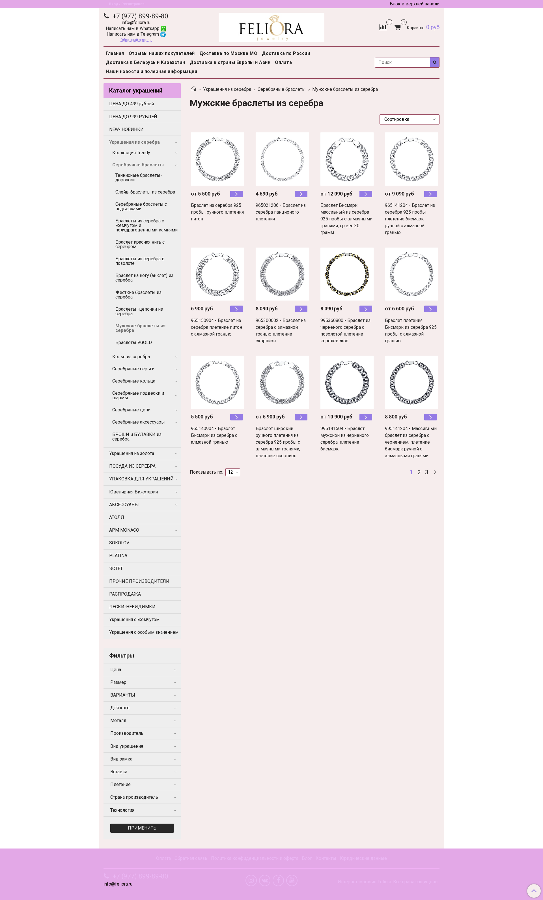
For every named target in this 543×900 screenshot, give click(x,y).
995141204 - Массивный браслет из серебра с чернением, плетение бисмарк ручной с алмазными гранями (411, 442)
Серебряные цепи (131, 410)
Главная (115, 53)
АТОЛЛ (116, 517)
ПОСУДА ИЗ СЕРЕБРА (132, 466)
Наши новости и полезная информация (151, 71)
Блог (307, 858)
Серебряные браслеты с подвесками (141, 206)
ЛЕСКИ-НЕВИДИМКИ (132, 606)
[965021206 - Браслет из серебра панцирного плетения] (282, 159)
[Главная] (194, 89)
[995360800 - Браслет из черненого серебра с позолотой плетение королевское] (347, 274)
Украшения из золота (131, 453)
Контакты (326, 858)
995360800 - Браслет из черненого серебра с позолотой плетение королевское (345, 330)
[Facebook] (278, 880)
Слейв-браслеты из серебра (145, 192)
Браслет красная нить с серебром (140, 244)
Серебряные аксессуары (138, 422)
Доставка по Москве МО (228, 53)
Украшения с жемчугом (134, 619)
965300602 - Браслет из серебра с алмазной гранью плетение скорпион (281, 330)
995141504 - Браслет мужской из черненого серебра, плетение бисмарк (344, 439)
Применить (142, 828)
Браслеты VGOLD (133, 342)
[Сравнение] (382, 27)
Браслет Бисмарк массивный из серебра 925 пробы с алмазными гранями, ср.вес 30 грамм (346, 219)
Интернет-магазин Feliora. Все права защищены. (388, 882)
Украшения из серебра (227, 89)
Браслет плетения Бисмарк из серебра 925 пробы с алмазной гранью (411, 330)
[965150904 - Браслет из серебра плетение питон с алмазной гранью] (217, 274)
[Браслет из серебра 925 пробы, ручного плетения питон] (217, 159)
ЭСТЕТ (116, 568)
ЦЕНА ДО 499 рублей (131, 103)
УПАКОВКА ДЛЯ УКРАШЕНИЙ (141, 479)
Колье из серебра (131, 356)
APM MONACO (124, 530)
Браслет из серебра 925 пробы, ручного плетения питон (217, 212)
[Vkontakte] (264, 880)
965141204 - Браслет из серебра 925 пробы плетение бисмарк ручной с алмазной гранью (410, 219)
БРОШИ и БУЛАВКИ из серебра (136, 437)
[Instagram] (251, 880)
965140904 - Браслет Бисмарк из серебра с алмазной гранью (214, 435)
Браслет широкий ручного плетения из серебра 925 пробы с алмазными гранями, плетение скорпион (278, 442)
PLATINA (118, 555)
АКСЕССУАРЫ (124, 504)
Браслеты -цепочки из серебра (139, 311)
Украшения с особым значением (143, 632)
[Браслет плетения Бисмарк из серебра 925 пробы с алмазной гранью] (411, 274)
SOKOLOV (119, 542)
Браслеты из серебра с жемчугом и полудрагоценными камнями (146, 225)
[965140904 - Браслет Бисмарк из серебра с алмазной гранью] (217, 382)
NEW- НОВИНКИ (126, 129)
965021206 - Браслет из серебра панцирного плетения (281, 212)
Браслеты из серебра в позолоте (140, 261)
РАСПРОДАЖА (125, 594)
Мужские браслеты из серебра (140, 328)
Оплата (283, 62)
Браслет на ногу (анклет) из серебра (144, 278)
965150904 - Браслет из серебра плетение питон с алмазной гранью (216, 327)
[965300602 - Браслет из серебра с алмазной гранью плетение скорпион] (282, 274)
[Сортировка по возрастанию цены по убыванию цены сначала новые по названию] (409, 119)
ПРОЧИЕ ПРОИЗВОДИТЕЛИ (139, 581)
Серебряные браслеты (282, 89)
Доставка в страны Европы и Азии (230, 62)
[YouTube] (292, 880)
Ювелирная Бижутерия (133, 492)
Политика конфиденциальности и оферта (254, 858)
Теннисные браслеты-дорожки (138, 177)
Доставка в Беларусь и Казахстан (145, 62)
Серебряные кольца (133, 381)
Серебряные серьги (133, 368)
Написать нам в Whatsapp (133, 28)
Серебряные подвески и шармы (138, 395)
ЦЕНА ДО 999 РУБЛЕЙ (133, 116)
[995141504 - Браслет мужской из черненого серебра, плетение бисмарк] (347, 382)
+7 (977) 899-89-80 (139, 16)
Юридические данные (363, 858)
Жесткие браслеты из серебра (138, 295)
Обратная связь (190, 858)
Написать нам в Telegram (133, 34)
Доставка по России (286, 53)
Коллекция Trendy (131, 152)
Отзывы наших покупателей (162, 53)
